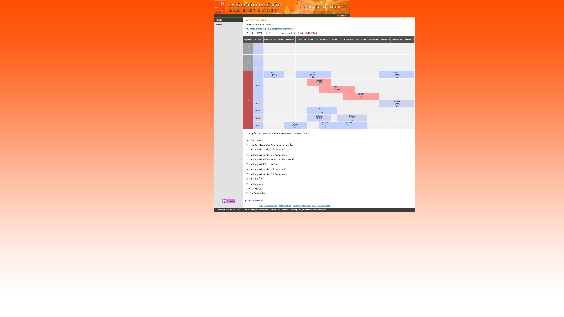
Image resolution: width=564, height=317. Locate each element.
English (342, 16)
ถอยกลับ (219, 25)
